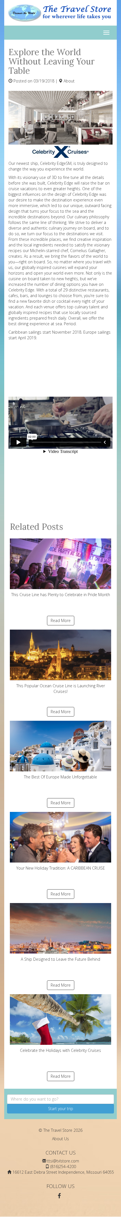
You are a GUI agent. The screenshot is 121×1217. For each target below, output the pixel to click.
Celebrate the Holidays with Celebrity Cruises (60, 1050)
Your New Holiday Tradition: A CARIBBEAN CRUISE (60, 868)
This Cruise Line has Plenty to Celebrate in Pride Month (60, 594)
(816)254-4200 (63, 1166)
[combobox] (60, 1099)
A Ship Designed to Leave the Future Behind (60, 959)
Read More (61, 620)
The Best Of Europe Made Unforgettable (60, 777)
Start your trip (60, 1108)
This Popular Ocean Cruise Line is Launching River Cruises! (60, 688)
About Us (60, 1138)
